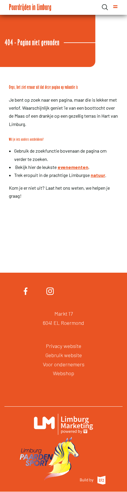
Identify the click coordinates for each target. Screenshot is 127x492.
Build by (87, 479)
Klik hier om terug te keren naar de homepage (58, 216)
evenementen (73, 167)
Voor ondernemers (63, 364)
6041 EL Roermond (63, 323)
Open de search (105, 7)
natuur (98, 175)
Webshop (63, 373)
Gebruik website (63, 355)
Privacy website (63, 346)
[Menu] (115, 8)
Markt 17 (63, 313)
